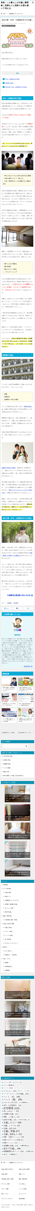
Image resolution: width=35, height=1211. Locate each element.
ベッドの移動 (6, 768)
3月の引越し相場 (7, 756)
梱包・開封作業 (7, 916)
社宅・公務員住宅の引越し (12, 79)
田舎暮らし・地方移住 (11, 955)
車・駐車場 (8, 939)
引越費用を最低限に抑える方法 (18, 595)
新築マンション (10, 1143)
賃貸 (30, 1151)
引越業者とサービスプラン (8, 25)
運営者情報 (22, 1198)
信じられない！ (11, 1111)
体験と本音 (6, 771)
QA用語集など (9, 966)
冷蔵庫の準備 (6, 760)
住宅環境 (16, 603)
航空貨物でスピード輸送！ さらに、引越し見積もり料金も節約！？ (10, 732)
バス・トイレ (24, 1091)
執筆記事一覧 (28, 666)
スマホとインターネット (11, 943)
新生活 (5, 947)
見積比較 (5, 884)
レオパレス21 (10, 1102)
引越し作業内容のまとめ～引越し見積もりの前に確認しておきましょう (25, 689)
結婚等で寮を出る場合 (9, 468)
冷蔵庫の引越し (10, 1114)
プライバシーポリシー (7, 1198)
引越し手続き (8, 927)
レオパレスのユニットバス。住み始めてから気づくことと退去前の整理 (17, 995)
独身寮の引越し (9, 83)
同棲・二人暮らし (11, 1117)
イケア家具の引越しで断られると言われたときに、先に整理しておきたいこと (17, 798)
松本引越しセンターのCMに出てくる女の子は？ (9, 704)
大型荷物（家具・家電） (11, 919)
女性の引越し (9, 1120)
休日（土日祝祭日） (12, 1105)
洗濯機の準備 (6, 764)
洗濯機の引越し (10, 1146)
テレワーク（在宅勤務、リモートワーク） (13, 1087)
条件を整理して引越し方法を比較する (13, 775)
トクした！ (9, 1091)
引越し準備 (11, 1131)
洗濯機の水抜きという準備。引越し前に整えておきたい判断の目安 (17, 1050)
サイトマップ (22, 1193)
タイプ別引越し (7, 888)
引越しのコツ (12, 1122)
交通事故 (7, 970)
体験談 (6, 962)
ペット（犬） (11, 1097)
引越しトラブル (11, 1125)
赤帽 (5, 1154)
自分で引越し (12, 1148)
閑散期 (14, 1154)
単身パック (8, 896)
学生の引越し (24, 1119)
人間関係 (9, 603)
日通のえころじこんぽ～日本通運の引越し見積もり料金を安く (25, 720)
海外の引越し (8, 912)
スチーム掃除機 (8, 1085)
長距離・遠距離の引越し (11, 904)
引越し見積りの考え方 (7, 1169)
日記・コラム (6, 958)
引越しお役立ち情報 (8, 923)
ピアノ (5, 1093)
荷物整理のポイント (13, 1151)
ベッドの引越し (20, 1094)
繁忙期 (25, 1145)
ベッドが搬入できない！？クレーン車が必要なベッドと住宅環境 (9, 720)
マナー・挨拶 (8, 931)
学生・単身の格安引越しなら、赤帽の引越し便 (25, 704)
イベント (7, 1082)
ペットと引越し (9, 935)
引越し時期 (8, 892)
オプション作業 (9, 908)
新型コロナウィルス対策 (13, 1140)
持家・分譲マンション (13, 1137)
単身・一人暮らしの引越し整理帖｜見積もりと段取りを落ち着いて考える (15, 5)
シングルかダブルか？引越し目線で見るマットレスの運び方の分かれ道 (17, 1069)
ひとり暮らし (8, 951)
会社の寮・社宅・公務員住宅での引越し (16, 87)
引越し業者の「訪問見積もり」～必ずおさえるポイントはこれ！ (9, 689)
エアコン (17, 1082)
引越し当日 (9, 1128)
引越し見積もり (12, 1134)
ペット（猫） (12, 1099)
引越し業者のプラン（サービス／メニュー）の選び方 (26, 732)
